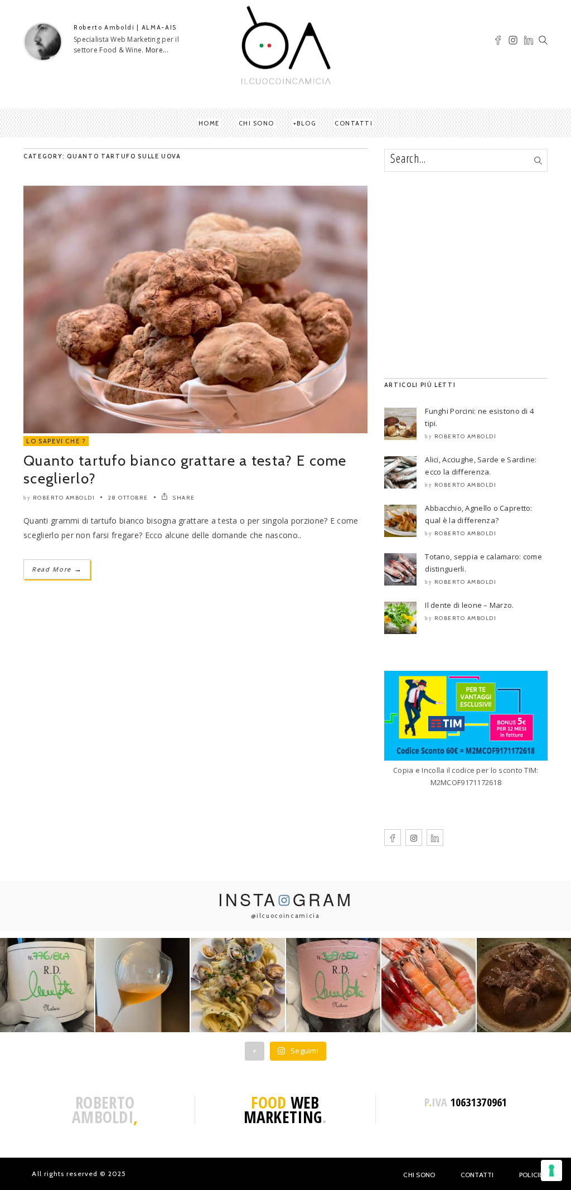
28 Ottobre (128, 497)
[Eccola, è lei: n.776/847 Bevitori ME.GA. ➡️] (47, 985)
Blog (306, 123)
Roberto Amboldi (64, 497)
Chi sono (256, 123)
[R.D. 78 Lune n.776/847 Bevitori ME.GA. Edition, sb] (142, 985)
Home (209, 123)
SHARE (183, 497)
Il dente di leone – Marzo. (469, 605)
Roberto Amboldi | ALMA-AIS (125, 27)
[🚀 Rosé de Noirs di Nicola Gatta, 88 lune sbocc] (333, 985)
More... (157, 50)
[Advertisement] (466, 275)
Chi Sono (419, 1174)
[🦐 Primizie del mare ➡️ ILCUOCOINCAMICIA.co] (428, 985)
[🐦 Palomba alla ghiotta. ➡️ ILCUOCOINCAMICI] (524, 985)
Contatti (353, 123)
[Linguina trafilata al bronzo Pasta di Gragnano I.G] (238, 985)
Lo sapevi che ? (56, 441)
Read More (57, 569)
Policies (533, 1174)
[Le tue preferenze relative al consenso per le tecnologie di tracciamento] (551, 1170)
